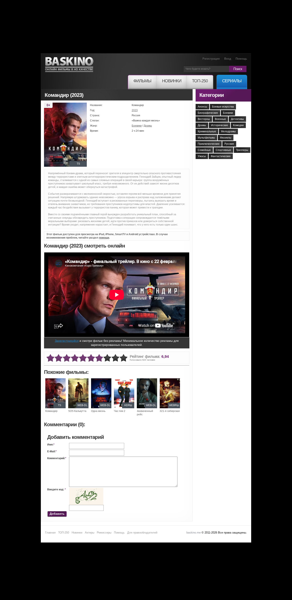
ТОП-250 (63, 532)
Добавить (57, 513)
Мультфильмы (206, 137)
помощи (104, 237)
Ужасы (202, 156)
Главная (50, 532)
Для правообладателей (142, 532)
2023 (135, 110)
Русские (229, 143)
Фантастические (221, 156)
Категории (211, 95)
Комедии (238, 125)
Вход (227, 58)
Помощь (241, 58)
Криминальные (207, 131)
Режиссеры (104, 532)
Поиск (237, 69)
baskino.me (193, 532)
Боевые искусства (223, 106)
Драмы (148, 125)
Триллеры (242, 150)
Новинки (77, 532)
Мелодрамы (228, 131)
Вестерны (204, 119)
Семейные (204, 150)
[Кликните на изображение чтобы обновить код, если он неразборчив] (86, 489)
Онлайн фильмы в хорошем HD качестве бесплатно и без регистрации (69, 64)
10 (123, 358)
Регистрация (211, 58)
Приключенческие (209, 143)
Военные (220, 119)
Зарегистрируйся (67, 340)
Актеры (89, 532)
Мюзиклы (225, 137)
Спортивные (223, 150)
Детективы (237, 119)
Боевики (137, 125)
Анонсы (202, 106)
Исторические (219, 125)
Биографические (208, 112)
